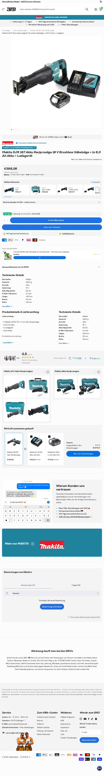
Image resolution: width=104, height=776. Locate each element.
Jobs (62, 734)
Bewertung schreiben (52, 607)
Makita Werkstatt (43, 734)
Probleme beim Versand (46, 717)
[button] (95, 182)
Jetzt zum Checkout (52, 227)
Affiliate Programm (67, 717)
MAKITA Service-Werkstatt (30, 2)
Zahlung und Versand (45, 731)
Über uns (63, 731)
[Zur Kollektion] (47, 372)
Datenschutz (65, 724)
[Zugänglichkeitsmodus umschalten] (101, 2)
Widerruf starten (43, 727)
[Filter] (7, 593)
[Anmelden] (95, 9)
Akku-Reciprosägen (20, 30)
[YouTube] (66, 137)
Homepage (6, 30)
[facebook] (88, 719)
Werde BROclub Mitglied (11, 2)
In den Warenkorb (56, 220)
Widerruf (40, 724)
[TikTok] (71, 137)
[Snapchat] (96, 719)
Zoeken (86, 9)
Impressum (64, 727)
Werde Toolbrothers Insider (88, 725)
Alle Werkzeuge (3, 9)
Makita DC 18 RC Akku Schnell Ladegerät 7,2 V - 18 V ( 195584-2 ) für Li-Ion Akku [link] (36, 453)
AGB (62, 720)
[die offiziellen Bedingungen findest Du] (34, 148)
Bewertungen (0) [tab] (28, 585)
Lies (6, 306)
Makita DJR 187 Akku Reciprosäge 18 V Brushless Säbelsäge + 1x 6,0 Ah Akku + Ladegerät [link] (14, 453)
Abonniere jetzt (89, 740)
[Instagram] (68, 137)
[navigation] (11, 129)
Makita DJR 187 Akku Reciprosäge (42, 30)
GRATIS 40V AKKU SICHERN (56, 17)
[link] (14, 442)
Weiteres (65, 712)
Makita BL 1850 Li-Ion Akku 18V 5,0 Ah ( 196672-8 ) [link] (54, 453)
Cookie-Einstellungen (68, 738)
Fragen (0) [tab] (76, 585)
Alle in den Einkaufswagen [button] (83, 454)
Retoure (40, 720)
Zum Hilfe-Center (47, 712)
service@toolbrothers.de (17, 733)
